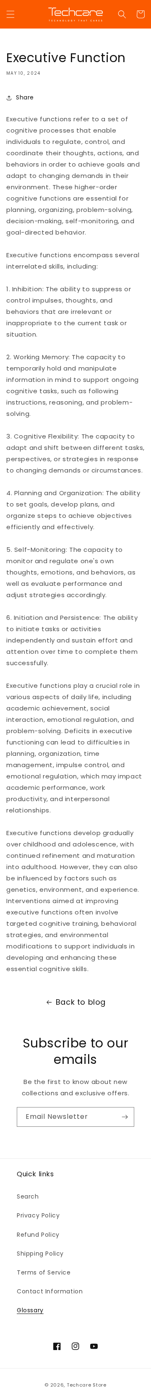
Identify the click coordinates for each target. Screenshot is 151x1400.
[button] (10, 14)
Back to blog (81, 1002)
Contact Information (50, 1291)
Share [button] (25, 97)
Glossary (30, 1310)
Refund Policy (38, 1234)
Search (28, 1196)
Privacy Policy (38, 1215)
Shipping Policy (40, 1253)
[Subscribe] (124, 1117)
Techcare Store (87, 1385)
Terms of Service (44, 1272)
